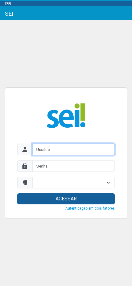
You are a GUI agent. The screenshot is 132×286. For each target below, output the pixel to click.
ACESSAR (66, 199)
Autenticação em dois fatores (90, 208)
